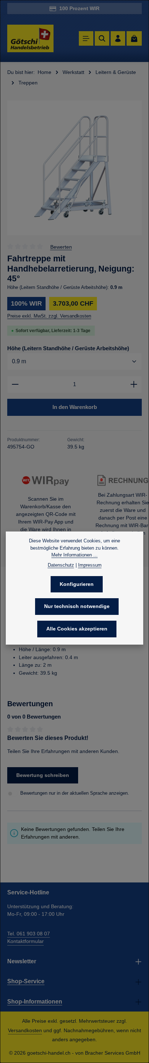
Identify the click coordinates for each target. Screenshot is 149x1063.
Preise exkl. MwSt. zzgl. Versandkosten (49, 316)
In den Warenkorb (74, 407)
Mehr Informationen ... (74, 555)
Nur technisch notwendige (77, 606)
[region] (74, 167)
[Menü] (86, 38)
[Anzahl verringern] (15, 384)
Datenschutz (61, 565)
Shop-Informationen (34, 1001)
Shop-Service (25, 981)
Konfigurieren (77, 584)
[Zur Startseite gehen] (30, 38)
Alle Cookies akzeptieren (76, 629)
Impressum (90, 565)
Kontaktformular (25, 941)
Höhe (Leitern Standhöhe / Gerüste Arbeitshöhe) (68, 348)
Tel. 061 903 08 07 (28, 933)
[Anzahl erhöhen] (134, 384)
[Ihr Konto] (118, 38)
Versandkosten (25, 1030)
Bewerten (61, 246)
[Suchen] (102, 38)
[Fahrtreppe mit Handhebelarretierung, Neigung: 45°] (74, 167)
